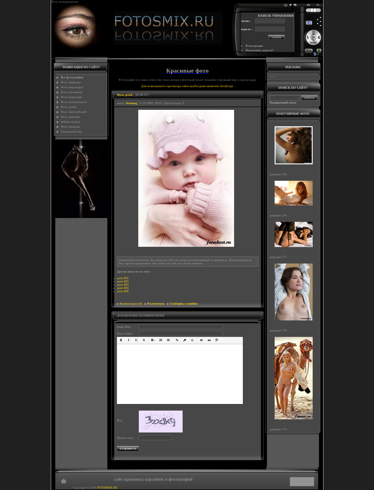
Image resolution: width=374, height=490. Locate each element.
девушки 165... (279, 174)
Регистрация (254, 45)
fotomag (131, 103)
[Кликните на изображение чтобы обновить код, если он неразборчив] (161, 431)
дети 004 (123, 288)
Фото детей (124, 94)
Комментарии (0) (131, 303)
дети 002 (123, 281)
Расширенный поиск (283, 102)
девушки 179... (279, 429)
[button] (121, 340)
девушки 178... (279, 330)
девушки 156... (279, 215)
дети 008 (123, 291)
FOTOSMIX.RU (107, 487)
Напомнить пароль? (260, 50)
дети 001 (123, 278)
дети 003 (123, 284)
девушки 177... (279, 257)
